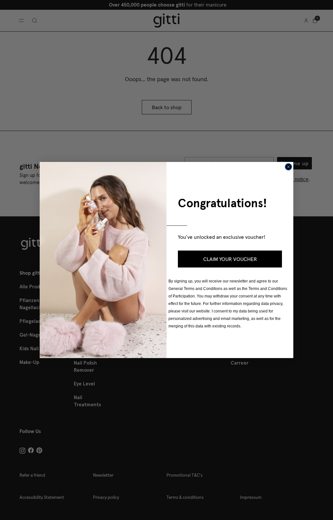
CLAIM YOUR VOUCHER (230, 259)
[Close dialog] (288, 167)
